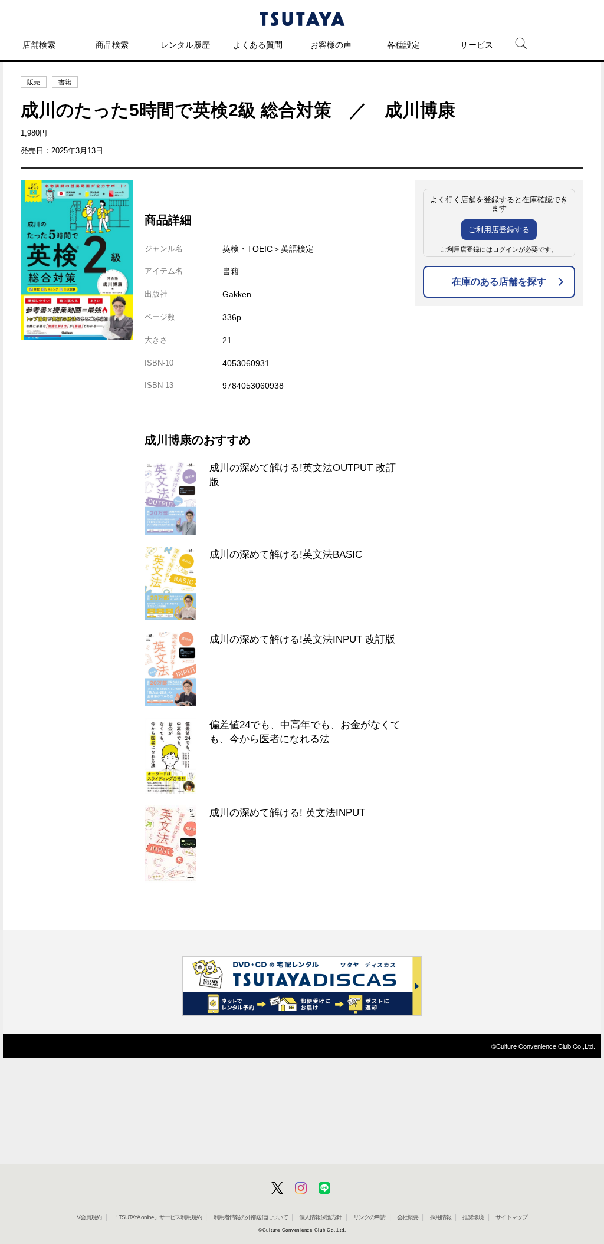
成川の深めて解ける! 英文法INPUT (287, 812)
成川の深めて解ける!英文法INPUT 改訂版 (302, 639)
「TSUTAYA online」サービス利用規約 (157, 1217)
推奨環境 (473, 1217)
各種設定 (403, 45)
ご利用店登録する (499, 229)
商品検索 (112, 45)
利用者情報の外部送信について (251, 1217)
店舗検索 (38, 45)
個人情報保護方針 (320, 1217)
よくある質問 (258, 45)
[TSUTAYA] (302, 19)
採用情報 (440, 1217)
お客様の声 (331, 45)
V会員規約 (89, 1217)
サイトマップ (511, 1217)
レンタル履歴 (185, 45)
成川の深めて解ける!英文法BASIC (285, 554)
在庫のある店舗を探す (499, 282)
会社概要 (407, 1217)
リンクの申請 (369, 1217)
